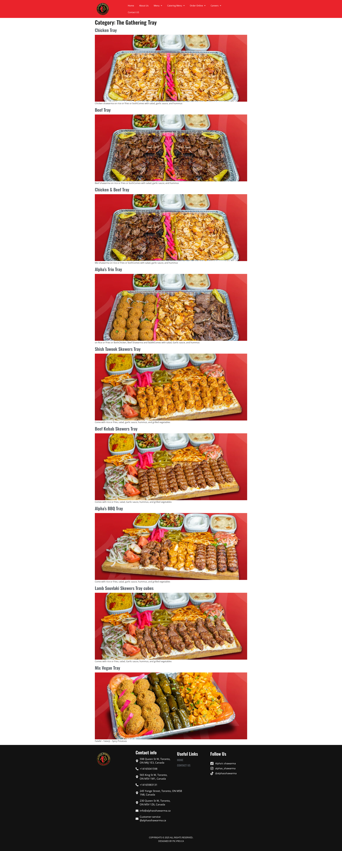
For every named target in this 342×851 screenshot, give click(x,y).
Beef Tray (103, 110)
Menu (157, 5)
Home (131, 5)
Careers (215, 5)
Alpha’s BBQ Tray (109, 508)
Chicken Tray (106, 30)
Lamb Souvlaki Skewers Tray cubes (124, 588)
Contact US (133, 12)
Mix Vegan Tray (107, 668)
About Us (144, 5)
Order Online (196, 5)
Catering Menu (174, 5)
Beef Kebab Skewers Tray (116, 428)
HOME (180, 760)
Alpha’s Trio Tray (108, 269)
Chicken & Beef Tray (112, 189)
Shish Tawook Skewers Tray (118, 349)
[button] (158, 5)
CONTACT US (183, 765)
